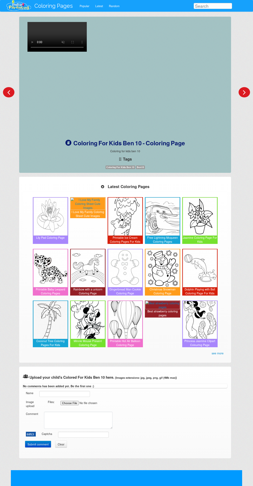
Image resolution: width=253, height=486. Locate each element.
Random (114, 6)
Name (29, 393)
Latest (99, 6)
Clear (61, 444)
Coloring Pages (53, 6)
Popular (84, 6)
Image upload (30, 404)
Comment (32, 414)
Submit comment (38, 444)
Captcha (47, 434)
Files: (51, 402)
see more (218, 353)
